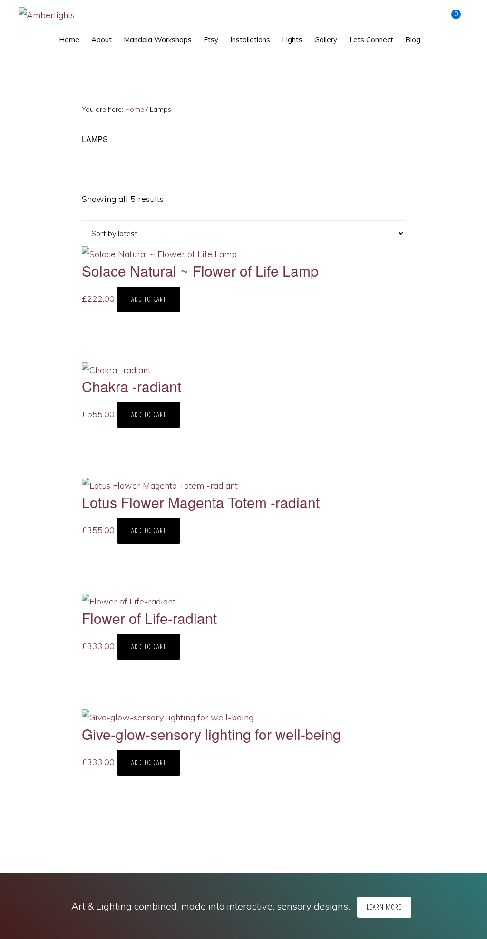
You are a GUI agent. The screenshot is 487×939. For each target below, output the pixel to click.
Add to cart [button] (148, 299)
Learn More (384, 906)
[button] (432, 35)
